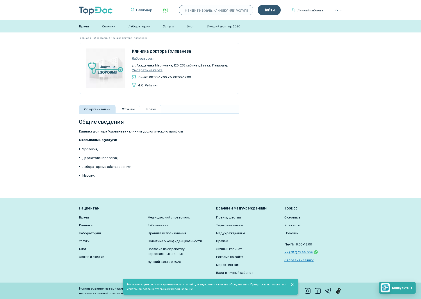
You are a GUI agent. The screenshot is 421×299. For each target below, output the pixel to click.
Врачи (84, 26)
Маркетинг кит (228, 265)
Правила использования (167, 233)
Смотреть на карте (147, 70)
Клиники (108, 26)
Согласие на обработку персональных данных (166, 251)
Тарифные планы (229, 225)
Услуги (168, 26)
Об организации (97, 109)
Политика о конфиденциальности (175, 241)
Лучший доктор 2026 (223, 26)
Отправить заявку (299, 260)
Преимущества (228, 217)
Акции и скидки (91, 257)
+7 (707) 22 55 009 (298, 252)
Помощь (291, 233)
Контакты (292, 225)
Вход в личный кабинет (234, 272)
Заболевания (158, 225)
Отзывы (128, 109)
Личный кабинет (310, 10)
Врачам (222, 241)
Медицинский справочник (169, 217)
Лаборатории (139, 26)
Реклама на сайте (230, 257)
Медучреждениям (230, 233)
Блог (190, 26)
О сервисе (292, 217)
